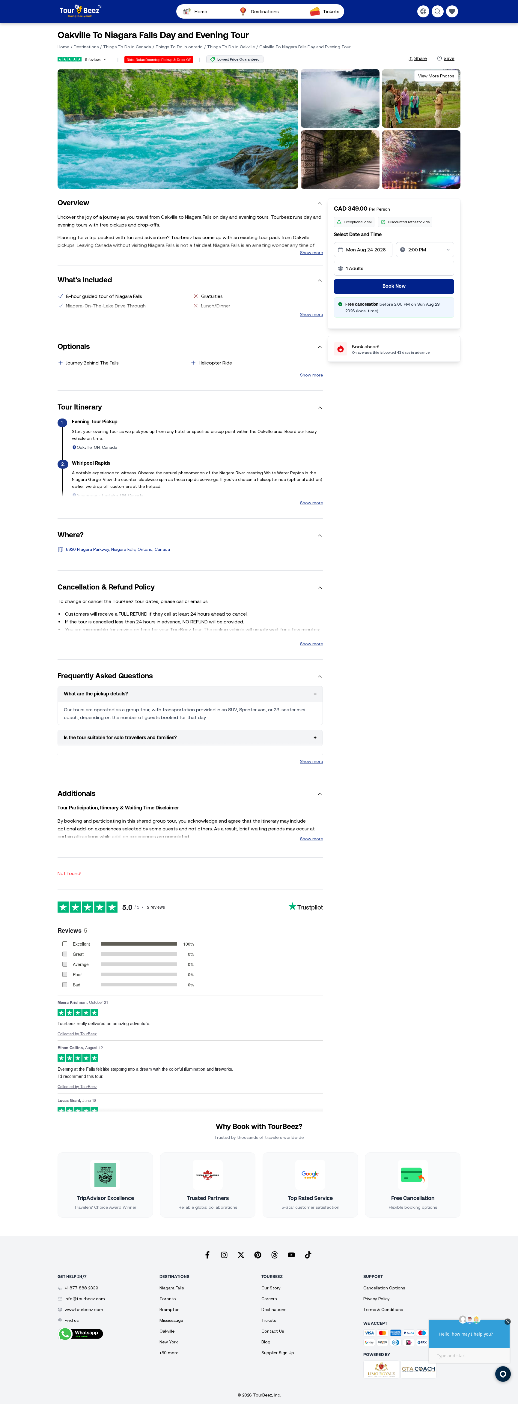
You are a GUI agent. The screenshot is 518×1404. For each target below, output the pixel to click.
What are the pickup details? (190, 694)
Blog (265, 1342)
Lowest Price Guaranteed (238, 59)
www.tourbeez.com (84, 1309)
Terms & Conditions (383, 1309)
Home (201, 11)
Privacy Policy (376, 1298)
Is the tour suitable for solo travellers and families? (190, 738)
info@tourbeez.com (85, 1298)
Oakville (166, 1331)
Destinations (265, 11)
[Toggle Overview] (320, 203)
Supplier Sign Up (277, 1352)
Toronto (167, 1298)
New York (168, 1342)
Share (420, 58)
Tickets (331, 11)
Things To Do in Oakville (231, 46)
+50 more (168, 1352)
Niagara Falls (171, 1288)
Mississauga (171, 1320)
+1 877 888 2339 (81, 1288)
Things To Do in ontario (179, 46)
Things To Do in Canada (127, 46)
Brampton (169, 1309)
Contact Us (272, 1331)
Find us (72, 1320)
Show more (311, 252)
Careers (269, 1298)
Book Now (394, 286)
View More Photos (436, 76)
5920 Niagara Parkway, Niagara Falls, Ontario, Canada (118, 549)
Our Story (271, 1288)
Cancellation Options (384, 1288)
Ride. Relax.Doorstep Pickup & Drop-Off (159, 60)
